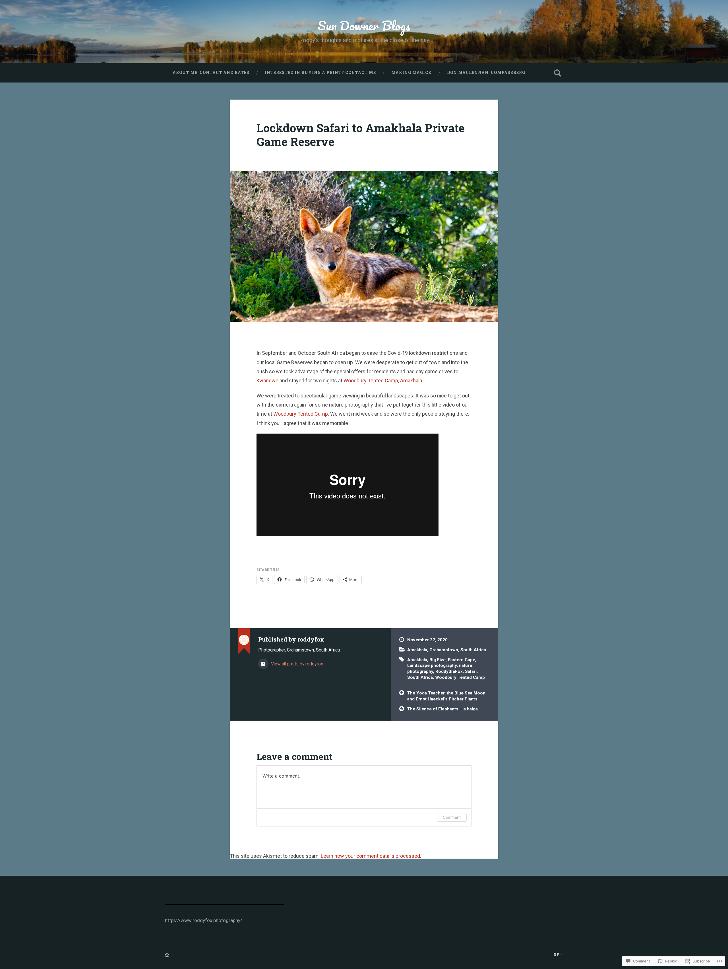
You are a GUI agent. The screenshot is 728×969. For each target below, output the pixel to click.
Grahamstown (443, 649)
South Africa (473, 649)
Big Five (437, 659)
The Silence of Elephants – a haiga (442, 709)
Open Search (557, 73)
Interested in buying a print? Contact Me (320, 72)
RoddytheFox (449, 671)
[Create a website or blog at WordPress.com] (167, 955)
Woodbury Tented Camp (300, 414)
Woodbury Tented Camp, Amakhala (383, 381)
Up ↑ (558, 954)
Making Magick (411, 72)
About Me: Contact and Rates (211, 72)
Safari (471, 671)
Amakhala (417, 649)
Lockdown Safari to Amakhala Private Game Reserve (361, 134)
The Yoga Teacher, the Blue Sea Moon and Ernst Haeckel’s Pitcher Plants (446, 696)
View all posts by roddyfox (296, 664)
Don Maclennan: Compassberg (486, 72)
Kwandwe (267, 381)
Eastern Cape (461, 659)
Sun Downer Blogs (364, 25)
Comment (452, 817)
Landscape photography (432, 665)
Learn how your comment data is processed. (371, 856)
